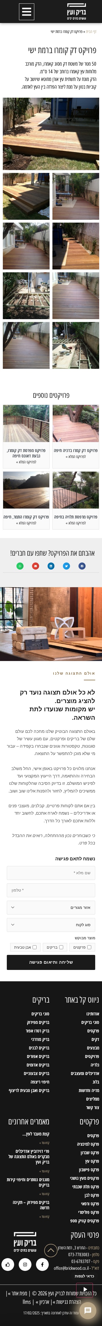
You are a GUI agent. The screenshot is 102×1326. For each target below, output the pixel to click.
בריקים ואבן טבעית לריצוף (29, 1090)
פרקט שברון (90, 1152)
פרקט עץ (92, 1161)
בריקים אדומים (38, 1065)
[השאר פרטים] (87, 1310)
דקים (95, 1039)
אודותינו (92, 1014)
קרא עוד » (44, 1143)
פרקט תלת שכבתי (85, 1186)
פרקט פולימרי (88, 1212)
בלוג (96, 1082)
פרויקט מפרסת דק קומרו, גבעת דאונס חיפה (26, 453)
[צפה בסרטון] (84, 1290)
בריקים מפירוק (38, 1022)
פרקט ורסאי (90, 1203)
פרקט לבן (92, 1195)
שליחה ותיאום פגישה (51, 962)
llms (26, 1301)
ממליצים (92, 1099)
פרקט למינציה (88, 1144)
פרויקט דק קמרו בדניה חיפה (76, 450)
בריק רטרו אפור (37, 1031)
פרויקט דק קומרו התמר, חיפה (26, 517)
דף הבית (91, 31)
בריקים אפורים (38, 1056)
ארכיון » (42, 1301)
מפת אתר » (17, 1293)
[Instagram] (25, 1264)
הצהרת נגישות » (67, 1301)
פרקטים (93, 1031)
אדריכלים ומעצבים (85, 1073)
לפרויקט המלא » (76, 456)
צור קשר (92, 1107)
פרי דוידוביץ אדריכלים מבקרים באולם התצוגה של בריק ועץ (28, 1156)
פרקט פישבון (89, 1169)
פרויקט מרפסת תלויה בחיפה (75, 517)
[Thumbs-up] (7, 1264)
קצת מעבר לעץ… (35, 1134)
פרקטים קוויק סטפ (84, 1221)
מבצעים (93, 1048)
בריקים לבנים (39, 1048)
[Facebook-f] (42, 1264)
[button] (26, 11)
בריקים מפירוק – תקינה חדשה (31, 1205)
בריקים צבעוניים (36, 1073)
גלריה (95, 1065)
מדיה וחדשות (89, 1090)
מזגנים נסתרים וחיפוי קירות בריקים (28, 1182)
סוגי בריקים (90, 1022)
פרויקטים (92, 1056)
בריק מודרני (40, 1039)
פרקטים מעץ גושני (84, 1178)
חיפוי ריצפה (40, 1082)
